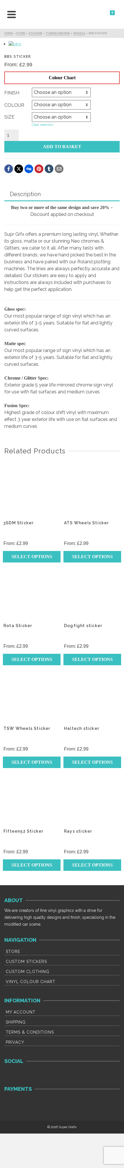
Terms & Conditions (30, 1032)
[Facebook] (12, 1075)
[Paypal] (45, 1103)
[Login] (95, 14)
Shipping (16, 1022)
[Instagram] (27, 1075)
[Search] (24, 14)
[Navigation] (11, 14)
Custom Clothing (27, 971)
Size (9, 117)
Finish (11, 93)
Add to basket (62, 146)
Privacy (15, 1042)
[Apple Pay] (61, 1103)
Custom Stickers (26, 961)
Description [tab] (25, 194)
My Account (20, 1012)
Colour (14, 105)
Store (13, 951)
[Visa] (12, 1103)
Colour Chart (62, 77)
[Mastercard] (28, 1103)
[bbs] (65, 44)
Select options (32, 556)
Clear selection (42, 125)
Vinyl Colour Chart (30, 981)
